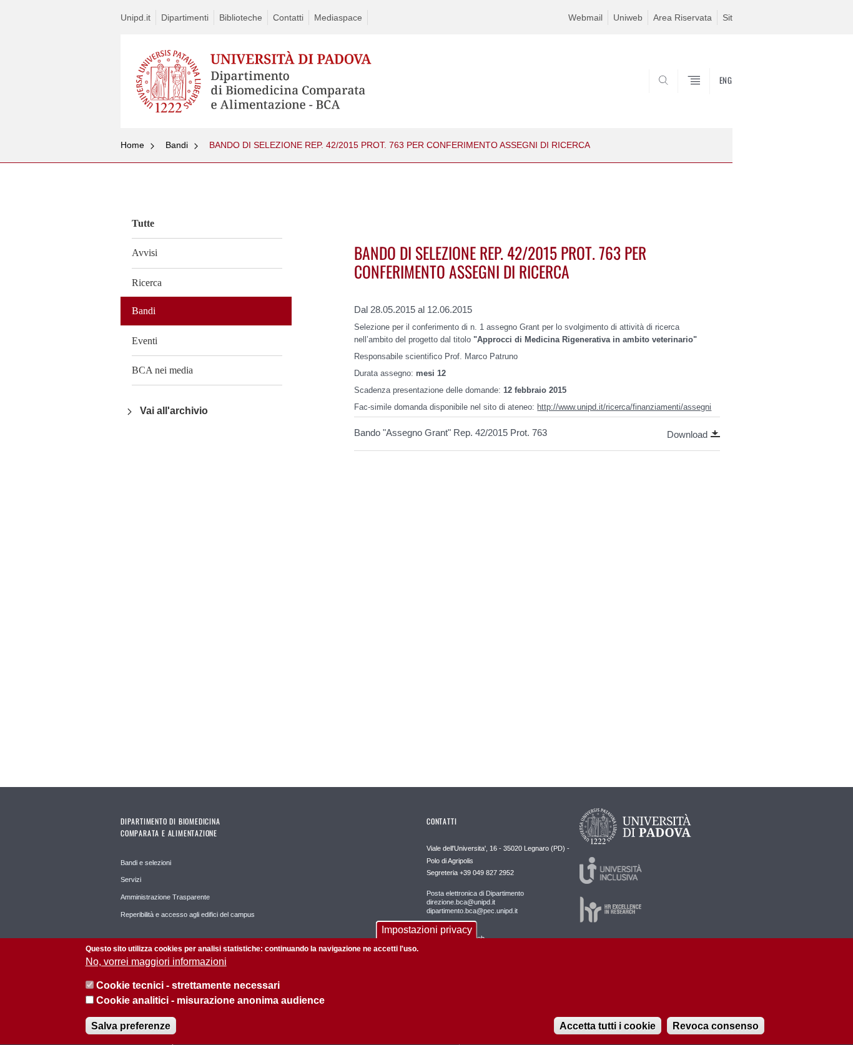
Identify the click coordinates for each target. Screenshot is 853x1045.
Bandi (176, 145)
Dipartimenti (185, 17)
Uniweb (628, 17)
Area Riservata (682, 17)
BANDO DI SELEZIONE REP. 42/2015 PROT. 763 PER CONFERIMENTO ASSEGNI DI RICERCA (399, 145)
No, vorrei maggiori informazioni (156, 962)
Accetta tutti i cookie (608, 1026)
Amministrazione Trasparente (165, 897)
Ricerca (147, 282)
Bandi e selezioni (146, 862)
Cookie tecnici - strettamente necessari (188, 986)
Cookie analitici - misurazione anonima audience (210, 1000)
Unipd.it (135, 17)
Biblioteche (240, 17)
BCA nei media (162, 370)
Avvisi (144, 252)
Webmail (585, 17)
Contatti (288, 17)
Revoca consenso (716, 1026)
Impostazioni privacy (427, 929)
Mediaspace (338, 17)
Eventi (144, 340)
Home (132, 145)
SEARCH (710, 98)
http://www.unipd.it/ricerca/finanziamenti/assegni (624, 407)
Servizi (131, 879)
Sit (727, 17)
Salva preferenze (130, 1026)
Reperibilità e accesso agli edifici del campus (188, 914)
